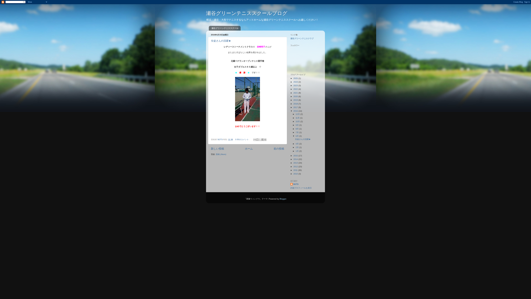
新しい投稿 (217, 148)
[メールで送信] (254, 139)
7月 (297, 132)
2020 (295, 96)
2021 (295, 93)
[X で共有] (260, 139)
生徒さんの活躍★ (221, 40)
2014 (295, 159)
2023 (295, 86)
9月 (297, 125)
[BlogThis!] (257, 139)
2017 (295, 107)
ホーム (249, 148)
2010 (295, 174)
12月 (298, 114)
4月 (297, 144)
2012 (295, 167)
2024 (295, 82)
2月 (297, 147)
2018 (295, 104)
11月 (298, 118)
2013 (295, 163)
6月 (297, 136)
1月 (297, 151)
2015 (295, 156)
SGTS (295, 184)
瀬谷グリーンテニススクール (224, 28)
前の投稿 (279, 148)
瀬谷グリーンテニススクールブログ (246, 13)
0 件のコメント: (242, 140)
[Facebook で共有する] (262, 139)
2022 (295, 89)
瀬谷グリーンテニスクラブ (302, 38)
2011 (295, 170)
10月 (298, 122)
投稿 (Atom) (221, 154)
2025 (295, 78)
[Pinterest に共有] (265, 139)
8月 (297, 129)
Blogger (283, 199)
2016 (295, 111)
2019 (295, 100)
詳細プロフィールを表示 (301, 188)
